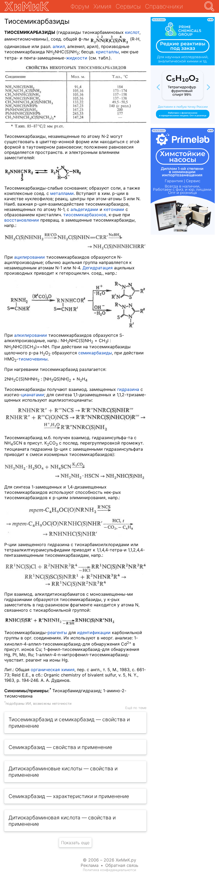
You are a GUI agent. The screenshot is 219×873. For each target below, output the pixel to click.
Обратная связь (121, 865)
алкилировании (30, 335)
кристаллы (107, 51)
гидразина (128, 389)
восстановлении (21, 220)
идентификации (94, 632)
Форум (80, 6)
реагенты (57, 632)
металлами (62, 193)
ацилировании (29, 257)
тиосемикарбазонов (84, 214)
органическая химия (53, 669)
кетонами (114, 209)
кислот (132, 32)
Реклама (90, 865)
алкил (59, 46)
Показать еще (75, 842)
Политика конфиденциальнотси (109, 870)
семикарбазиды (95, 352)
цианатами (32, 394)
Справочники (164, 6)
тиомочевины (33, 359)
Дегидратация (98, 267)
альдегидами (84, 209)
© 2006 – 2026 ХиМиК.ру (109, 860)
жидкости (76, 58)
